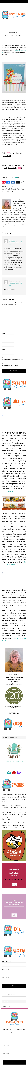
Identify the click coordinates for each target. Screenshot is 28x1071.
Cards (12, 186)
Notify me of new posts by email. (10, 365)
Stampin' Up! (9, 191)
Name (4, 333)
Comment (5, 309)
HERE (16, 177)
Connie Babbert (15, 189)
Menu (14, 1)
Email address (6, 961)
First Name (5, 969)
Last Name (5, 977)
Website (4, 349)
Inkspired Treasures (14, 15)
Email (3, 341)
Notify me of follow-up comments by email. (13, 359)
